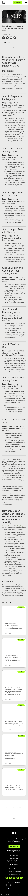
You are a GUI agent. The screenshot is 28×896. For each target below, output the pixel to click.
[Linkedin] (17, 878)
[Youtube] (14, 878)
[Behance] (21, 878)
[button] (25, 2)
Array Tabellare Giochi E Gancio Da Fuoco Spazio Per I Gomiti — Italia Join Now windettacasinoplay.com (14, 723)
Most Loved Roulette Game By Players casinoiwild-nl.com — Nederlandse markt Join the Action (14, 787)
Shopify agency (21, 525)
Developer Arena (6, 525)
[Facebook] (6, 878)
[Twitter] (10, 878)
